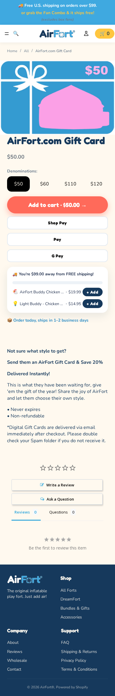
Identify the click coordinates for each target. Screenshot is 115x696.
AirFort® (47, 687)
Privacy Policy (73, 660)
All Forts (68, 590)
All (26, 50)
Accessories (71, 617)
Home (12, 50)
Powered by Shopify (72, 687)
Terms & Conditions (79, 669)
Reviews (14, 651)
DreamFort (70, 599)
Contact (14, 669)
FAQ (65, 642)
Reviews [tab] (22, 512)
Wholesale (17, 660)
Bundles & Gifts (75, 608)
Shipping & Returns (79, 651)
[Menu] (7, 33)
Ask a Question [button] (60, 499)
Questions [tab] (58, 512)
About (13, 642)
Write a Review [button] (60, 485)
